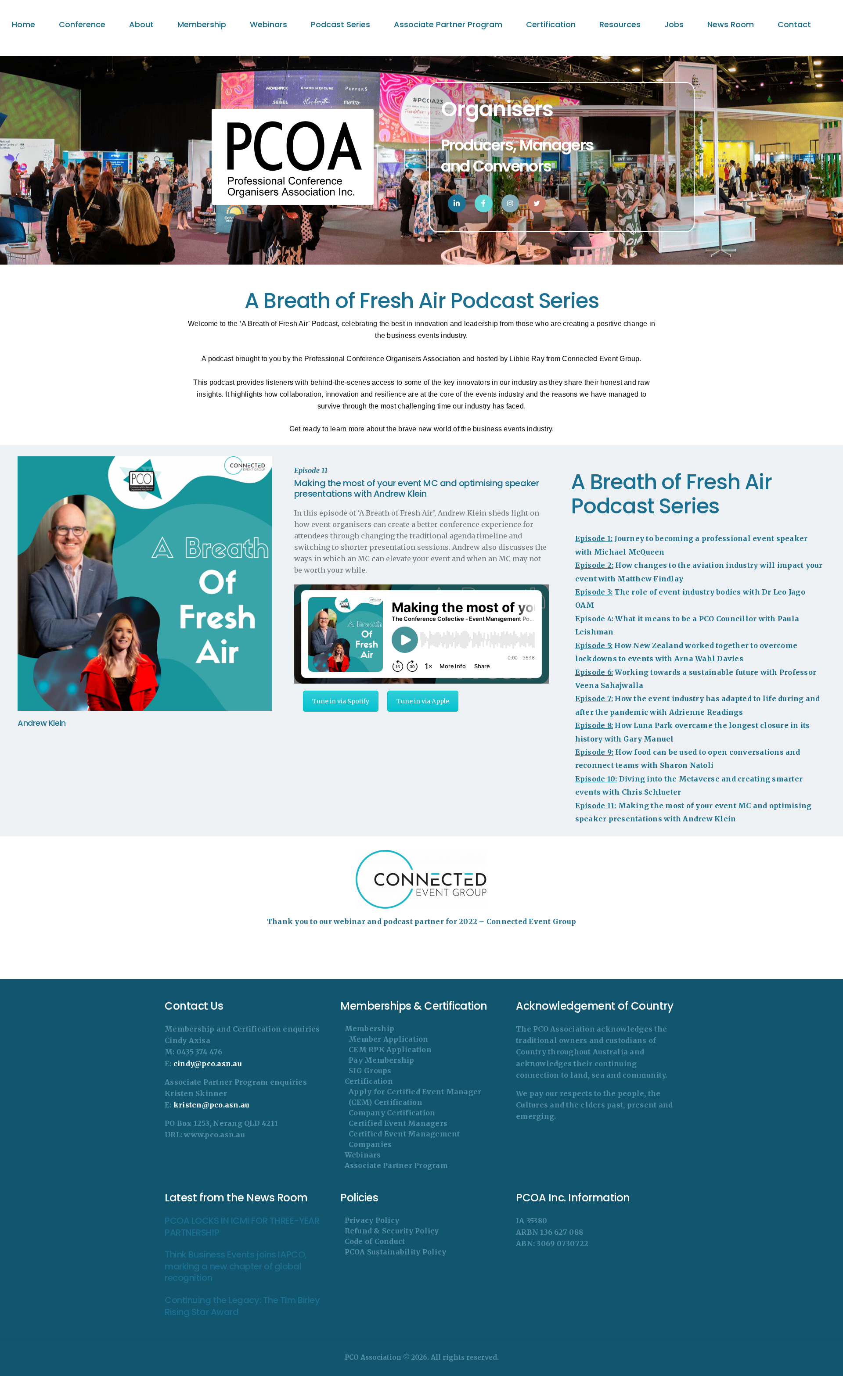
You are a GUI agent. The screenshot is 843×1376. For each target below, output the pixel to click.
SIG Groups (370, 1070)
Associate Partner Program (396, 1165)
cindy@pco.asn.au (207, 1063)
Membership (370, 1028)
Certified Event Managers (398, 1123)
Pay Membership (381, 1060)
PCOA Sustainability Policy (396, 1251)
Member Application (389, 1039)
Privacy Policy (372, 1220)
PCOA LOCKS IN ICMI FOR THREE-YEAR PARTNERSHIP (242, 1226)
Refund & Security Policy (392, 1230)
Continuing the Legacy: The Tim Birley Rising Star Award (242, 1306)
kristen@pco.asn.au (211, 1104)
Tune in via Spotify (340, 701)
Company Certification (392, 1112)
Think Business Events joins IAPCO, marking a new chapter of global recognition (236, 1266)
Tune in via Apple (422, 701)
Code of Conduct (375, 1241)
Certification (369, 1081)
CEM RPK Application (390, 1049)
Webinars (363, 1154)
